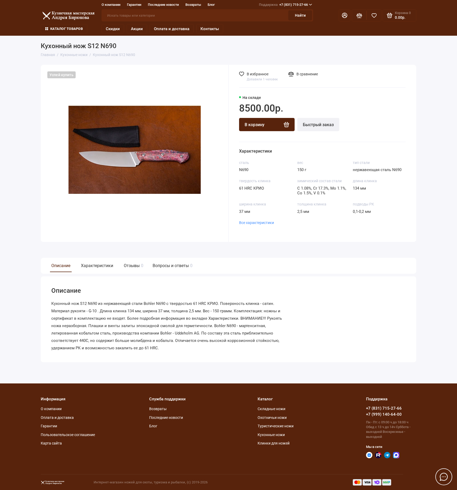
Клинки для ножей (274, 443)
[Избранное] (374, 15)
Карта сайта (51, 443)
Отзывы (133, 265)
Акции (137, 28)
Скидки (113, 28)
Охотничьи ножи (272, 417)
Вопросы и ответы (172, 265)
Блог (211, 5)
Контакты (209, 28)
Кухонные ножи (271, 435)
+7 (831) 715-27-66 (283, 5)
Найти (300, 15)
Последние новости (163, 5)
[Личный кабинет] (344, 15)
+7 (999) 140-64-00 (384, 414)
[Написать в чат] (444, 477)
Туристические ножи (276, 426)
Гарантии (134, 5)
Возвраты (193, 5)
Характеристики (97, 265)
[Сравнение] (359, 15)
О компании (111, 5)
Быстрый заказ (318, 124)
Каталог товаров (66, 29)
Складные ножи (271, 409)
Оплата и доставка (171, 28)
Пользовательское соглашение (68, 435)
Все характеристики (256, 223)
